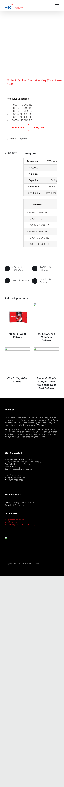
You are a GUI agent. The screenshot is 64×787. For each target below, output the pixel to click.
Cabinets (22, 138)
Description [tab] (11, 152)
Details (17, 317)
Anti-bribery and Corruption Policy (20, 524)
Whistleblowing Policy (14, 520)
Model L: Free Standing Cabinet (46, 337)
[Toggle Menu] (57, 5)
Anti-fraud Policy (12, 522)
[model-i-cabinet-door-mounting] (32, 38)
